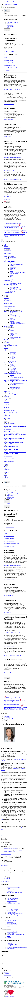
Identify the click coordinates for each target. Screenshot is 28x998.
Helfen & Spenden (11, 948)
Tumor (11, 275)
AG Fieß (12, 358)
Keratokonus (13, 267)
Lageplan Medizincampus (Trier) (11, 68)
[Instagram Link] (5, 963)
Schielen (12, 334)
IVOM (11, 279)
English (8, 504)
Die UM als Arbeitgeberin (13, 909)
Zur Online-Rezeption (9, 104)
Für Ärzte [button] (6, 295)
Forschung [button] (6, 342)
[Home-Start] (5, 245)
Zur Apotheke (7, 199)
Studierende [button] (6, 396)
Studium (9, 902)
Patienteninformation (14, 372)
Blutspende (9, 27)
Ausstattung (12, 288)
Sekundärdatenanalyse (15, 387)
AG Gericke (12, 353)
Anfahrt (8, 23)
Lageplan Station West (9, 62)
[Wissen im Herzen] (9, 994)
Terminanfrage (13, 257)
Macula (11, 269)
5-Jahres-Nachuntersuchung (16, 377)
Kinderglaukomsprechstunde (16, 264)
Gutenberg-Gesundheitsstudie (17, 383)
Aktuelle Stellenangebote (12, 910)
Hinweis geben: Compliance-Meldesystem (17, 947)
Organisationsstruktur (12, 944)
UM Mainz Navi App (9, 70)
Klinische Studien (14, 367)
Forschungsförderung (12, 901)
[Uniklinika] (14, 984)
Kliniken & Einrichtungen (13, 22)
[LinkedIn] (5, 958)
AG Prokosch (13, 352)
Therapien (12, 321)
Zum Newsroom (7, 136)
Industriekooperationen (15, 388)
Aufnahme (12, 285)
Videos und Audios (11, 923)
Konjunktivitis (13, 331)
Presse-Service (10, 926)
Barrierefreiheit (7, 975)
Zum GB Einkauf (8, 196)
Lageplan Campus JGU (9, 65)
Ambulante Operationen (15, 283)
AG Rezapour (13, 357)
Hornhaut (12, 265)
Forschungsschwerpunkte (13, 898)
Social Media (10, 922)
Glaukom (12, 262)
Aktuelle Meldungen (11, 920)
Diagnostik (12, 319)
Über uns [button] (6, 464)
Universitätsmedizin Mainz (10, 1)
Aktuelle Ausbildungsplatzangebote (15, 913)
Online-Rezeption (11, 889)
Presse (11, 325)
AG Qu (11, 360)
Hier (2, 819)
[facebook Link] (5, 965)
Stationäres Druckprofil (15, 322)
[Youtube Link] (5, 960)
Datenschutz (6, 973)
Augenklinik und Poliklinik (10, 4)
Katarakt (12, 330)
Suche (5, 13)
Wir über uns (13, 368)
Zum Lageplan (4, 865)
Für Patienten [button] (7, 248)
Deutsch (8, 503)
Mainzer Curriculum (14, 433)
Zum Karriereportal (8, 119)
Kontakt (11, 389)
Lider (11, 276)
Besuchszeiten (10, 25)
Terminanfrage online (6, 854)
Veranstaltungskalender (12, 932)
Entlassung (12, 291)
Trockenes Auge (13, 333)
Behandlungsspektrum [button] (9, 326)
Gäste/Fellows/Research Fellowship (18, 323)
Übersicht (12, 312)
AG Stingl (12, 356)
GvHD (11, 277)
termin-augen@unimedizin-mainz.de (13, 850)
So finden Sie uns (5, 881)
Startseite (6, 246)
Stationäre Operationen (15, 281)
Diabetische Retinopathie (15, 337)
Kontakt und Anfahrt (14, 379)
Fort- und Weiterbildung (12, 915)
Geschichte (9, 945)
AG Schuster (13, 361)
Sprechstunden (13, 315)
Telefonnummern (14, 287)
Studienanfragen (13, 371)
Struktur (11, 364)
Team (11, 314)
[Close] (4, 12)
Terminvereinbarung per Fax (10, 848)
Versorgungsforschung (15, 385)
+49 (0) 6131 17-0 (10, 51)
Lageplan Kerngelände (9, 60)
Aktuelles (6, 477)
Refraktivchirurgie (14, 273)
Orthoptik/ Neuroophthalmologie (17, 272)
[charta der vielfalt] (9, 996)
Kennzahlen (9, 943)
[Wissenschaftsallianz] (14, 989)
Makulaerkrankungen (15, 335)
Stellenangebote (10, 26)
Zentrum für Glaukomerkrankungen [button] (12, 308)
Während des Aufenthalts (15, 290)
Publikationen (13, 369)
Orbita (11, 271)
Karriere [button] (5, 421)
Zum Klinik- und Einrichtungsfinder (12, 89)
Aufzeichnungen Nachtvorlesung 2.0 (15, 934)
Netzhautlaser (13, 268)
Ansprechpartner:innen (12, 924)
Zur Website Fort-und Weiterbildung (12, 179)
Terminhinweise (10, 933)
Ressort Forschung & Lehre (13, 903)
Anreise (5, 57)
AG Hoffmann (13, 354)
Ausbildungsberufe (11, 912)
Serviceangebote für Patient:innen (14, 892)
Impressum (6, 972)
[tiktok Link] (5, 968)
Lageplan (9, 937)
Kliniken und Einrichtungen (13, 887)
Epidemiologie (13, 384)
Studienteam (12, 365)
